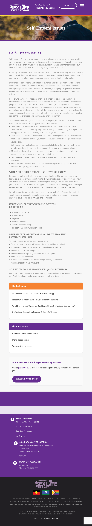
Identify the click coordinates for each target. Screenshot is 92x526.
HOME (21, 511)
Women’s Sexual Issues (22, 346)
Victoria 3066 (24, 448)
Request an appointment (27, 379)
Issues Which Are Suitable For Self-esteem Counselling (35, 300)
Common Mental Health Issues (25, 334)
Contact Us (68, 6)
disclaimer (52, 514)
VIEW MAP (22, 456)
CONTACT (72, 511)
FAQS (49, 511)
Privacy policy (41, 514)
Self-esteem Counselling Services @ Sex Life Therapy (34, 312)
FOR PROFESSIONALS (60, 511)
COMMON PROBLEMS (31, 511)
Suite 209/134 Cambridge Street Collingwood (36, 446)
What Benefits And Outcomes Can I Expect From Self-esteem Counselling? (43, 306)
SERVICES (43, 511)
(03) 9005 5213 (24, 368)
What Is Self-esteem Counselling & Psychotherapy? (33, 293)
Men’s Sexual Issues (20, 340)
